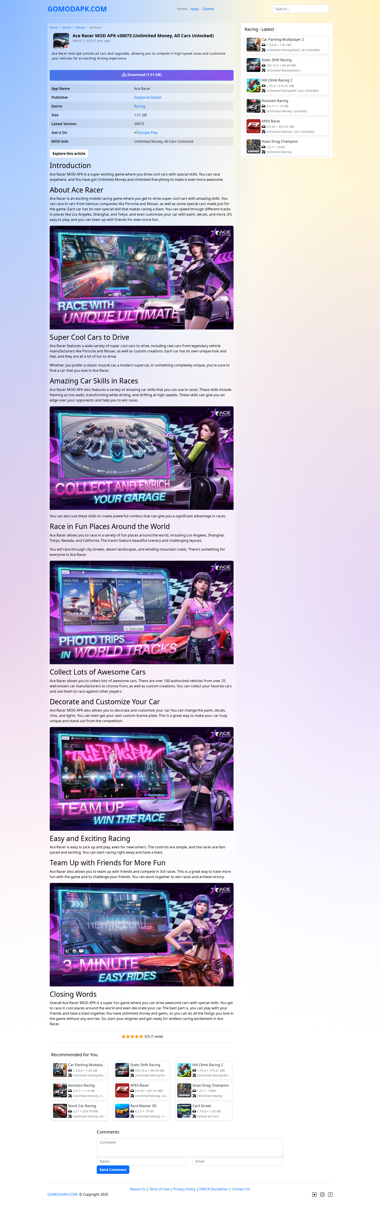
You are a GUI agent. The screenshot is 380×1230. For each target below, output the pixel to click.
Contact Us (241, 1189)
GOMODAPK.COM (77, 8)
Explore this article (69, 153)
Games (208, 8)
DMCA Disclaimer (213, 1189)
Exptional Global (147, 97)
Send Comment (113, 1169)
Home (182, 8)
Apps (195, 8)
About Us (137, 1189)
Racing (80, 27)
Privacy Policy (184, 1189)
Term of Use (159, 1189)
